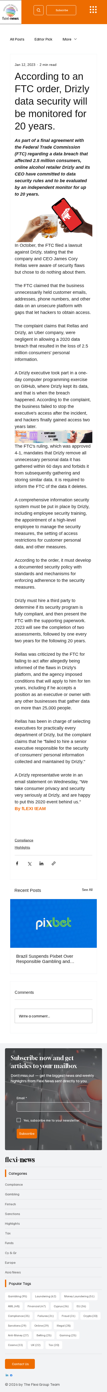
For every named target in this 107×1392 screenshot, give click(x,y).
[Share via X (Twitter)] (29, 863)
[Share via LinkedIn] (41, 863)
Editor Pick (43, 39)
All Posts (17, 39)
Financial (38, 1306)
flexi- (20, 1160)
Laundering (47, 1296)
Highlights (22, 847)
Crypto (92, 1316)
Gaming (69, 1335)
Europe (10, 1262)
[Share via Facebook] (17, 863)
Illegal (65, 1325)
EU (83, 1306)
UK (37, 1345)
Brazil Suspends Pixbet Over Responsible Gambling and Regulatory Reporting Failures (46, 959)
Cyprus (63, 1306)
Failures (47, 1316)
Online (43, 1325)
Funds (9, 1243)
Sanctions (12, 1214)
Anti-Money (20, 1335)
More (66, 39)
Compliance (24, 840)
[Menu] (93, 9)
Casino (17, 1345)
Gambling (12, 1194)
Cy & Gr (11, 1253)
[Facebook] (11, 1375)
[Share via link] (53, 863)
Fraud (70, 1316)
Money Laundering (81, 1296)
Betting (45, 1335)
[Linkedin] (6, 1375)
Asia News (13, 1272)
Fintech (10, 1204)
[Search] (39, 10)
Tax (8, 1233)
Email (22, 1098)
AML (15, 1306)
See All (87, 890)
